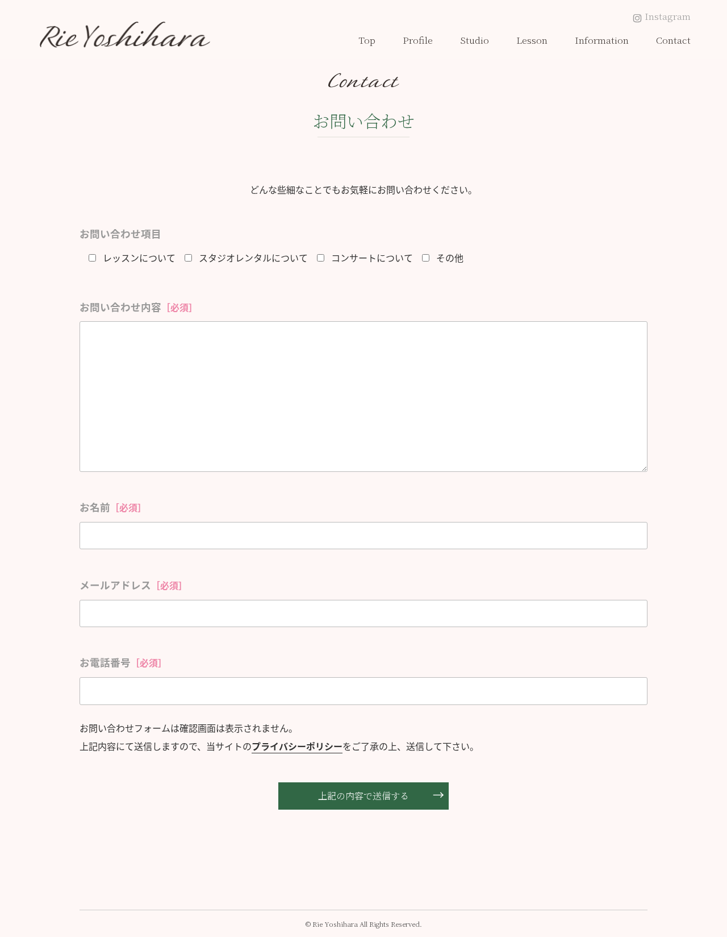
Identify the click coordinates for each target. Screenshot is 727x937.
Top (366, 40)
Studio (474, 40)
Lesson (532, 40)
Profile (418, 40)
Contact (673, 40)
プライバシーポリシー (297, 746)
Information (602, 40)
